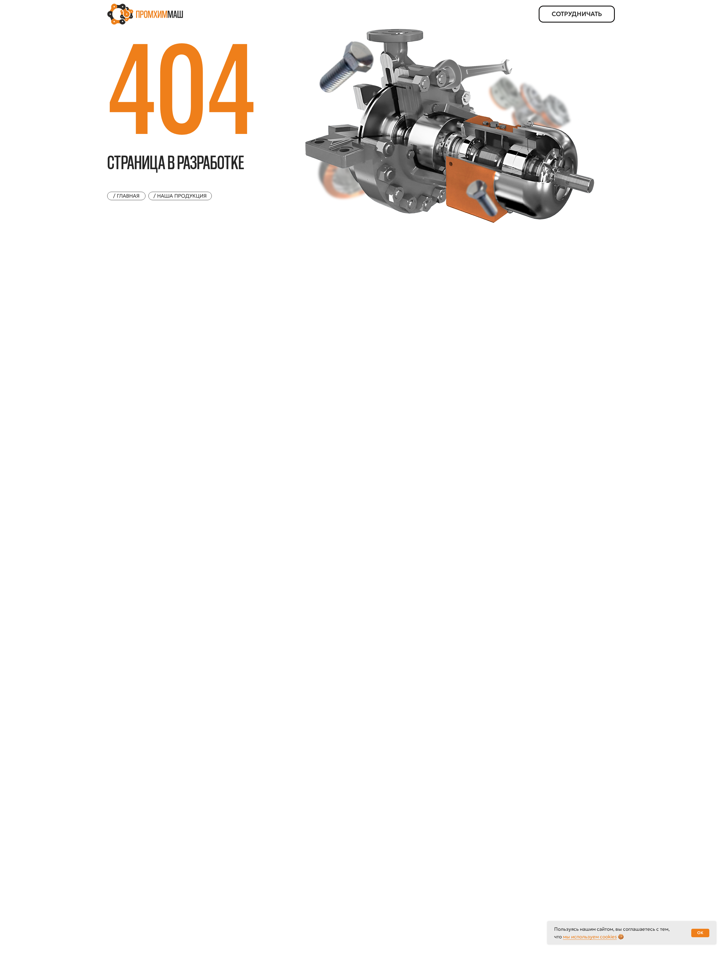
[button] (577, 14)
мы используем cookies (590, 937)
